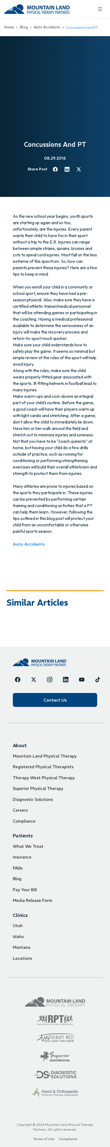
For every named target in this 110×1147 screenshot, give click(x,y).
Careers (20, 810)
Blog (24, 27)
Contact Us (55, 700)
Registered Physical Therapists (43, 766)
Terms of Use (43, 1139)
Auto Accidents (47, 27)
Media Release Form (32, 900)
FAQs (17, 868)
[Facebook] (17, 679)
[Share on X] (78, 169)
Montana (21, 947)
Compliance (24, 821)
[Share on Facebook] (55, 169)
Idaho (18, 936)
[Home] (39, 662)
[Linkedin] (65, 679)
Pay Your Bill (25, 889)
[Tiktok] (98, 679)
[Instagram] (49, 679)
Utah (18, 925)
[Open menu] (100, 9)
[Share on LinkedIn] (67, 169)
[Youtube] (82, 679)
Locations (22, 958)
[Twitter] (33, 679)
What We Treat (28, 846)
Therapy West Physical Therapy (44, 777)
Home (9, 27)
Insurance (22, 857)
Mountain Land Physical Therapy (45, 756)
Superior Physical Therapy (38, 788)
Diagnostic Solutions (33, 799)
